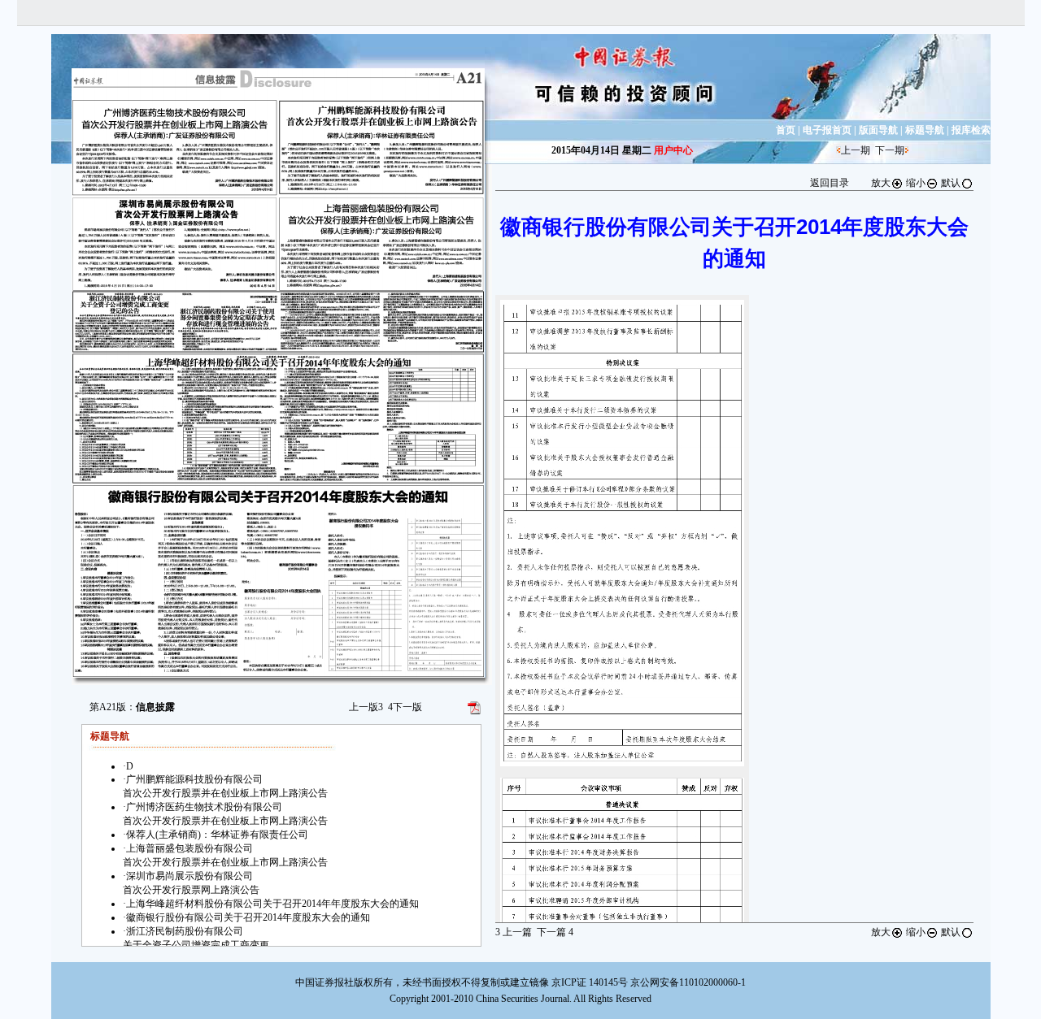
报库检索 (971, 130)
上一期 (855, 150)
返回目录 (829, 183)
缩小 (916, 183)
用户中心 (673, 150)
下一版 (405, 707)
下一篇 (555, 932)
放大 (881, 183)
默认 (950, 183)
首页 (785, 130)
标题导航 (924, 130)
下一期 (889, 150)
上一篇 (513, 932)
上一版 (366, 707)
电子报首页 (827, 130)
